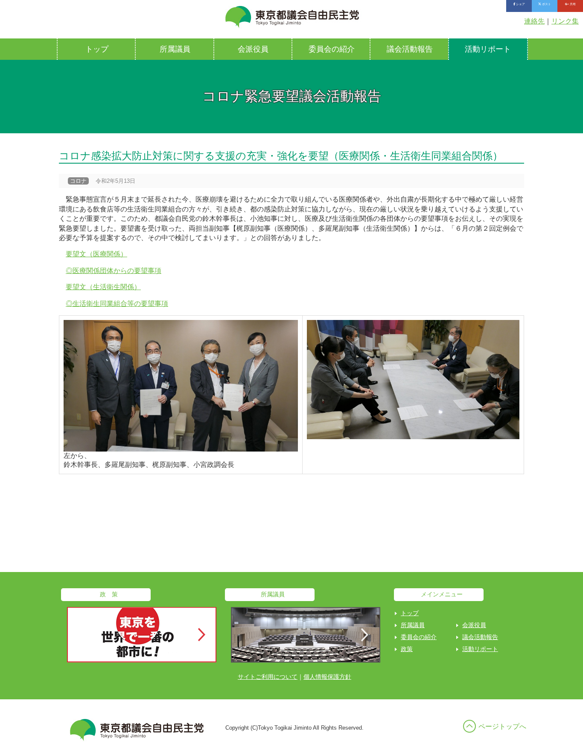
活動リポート (488, 49)
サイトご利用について (267, 676)
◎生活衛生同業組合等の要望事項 (117, 303)
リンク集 (565, 21)
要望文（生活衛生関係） (103, 286)
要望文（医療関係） (96, 254)
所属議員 (175, 49)
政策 (407, 648)
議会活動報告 (410, 49)
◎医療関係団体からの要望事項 (113, 270)
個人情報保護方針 (327, 676)
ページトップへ (502, 726)
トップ (96, 49)
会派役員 (253, 49)
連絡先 (534, 21)
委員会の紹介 (332, 49)
